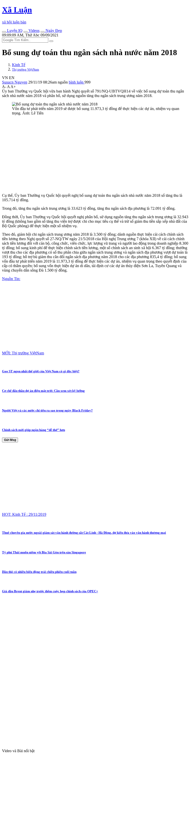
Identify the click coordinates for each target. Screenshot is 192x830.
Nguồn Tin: (11, 279)
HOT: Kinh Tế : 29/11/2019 (24, 514)
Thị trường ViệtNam (25, 69)
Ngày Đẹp (53, 30)
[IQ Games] (4, 32)
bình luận (76, 82)
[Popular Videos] (26, 32)
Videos (34, 30)
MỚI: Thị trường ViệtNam (23, 353)
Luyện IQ (14, 30)
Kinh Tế (18, 65)
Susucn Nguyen (14, 82)
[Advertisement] (96, 154)
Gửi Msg (10, 440)
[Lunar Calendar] (42, 32)
